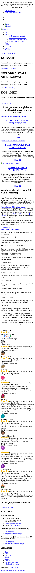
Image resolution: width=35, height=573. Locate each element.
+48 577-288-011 (10, 532)
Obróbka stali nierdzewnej (17, 36)
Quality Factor (13, 567)
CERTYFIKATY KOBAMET (10, 229)
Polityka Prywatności (11, 562)
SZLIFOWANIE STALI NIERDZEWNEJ (17, 122)
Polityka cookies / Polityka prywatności (13, 570)
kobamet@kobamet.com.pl (13, 523)
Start (6, 32)
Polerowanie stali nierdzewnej (18, 39)
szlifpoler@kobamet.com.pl (13, 533)
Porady (7, 48)
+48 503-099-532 (15, 525)
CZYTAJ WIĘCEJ (7, 227)
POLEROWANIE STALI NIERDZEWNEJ (17, 146)
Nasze (13, 207)
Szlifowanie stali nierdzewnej (18, 38)
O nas (6, 43)
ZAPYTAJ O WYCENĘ (8, 69)
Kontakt (7, 50)
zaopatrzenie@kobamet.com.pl (14, 543)
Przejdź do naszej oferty (8, 53)
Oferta (7, 34)
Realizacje (8, 46)
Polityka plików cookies (12, 564)
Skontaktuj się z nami (7, 507)
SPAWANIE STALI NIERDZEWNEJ (17, 168)
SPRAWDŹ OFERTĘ (8, 88)
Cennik (7, 45)
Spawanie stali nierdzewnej (17, 41)
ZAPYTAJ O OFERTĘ (8, 103)
